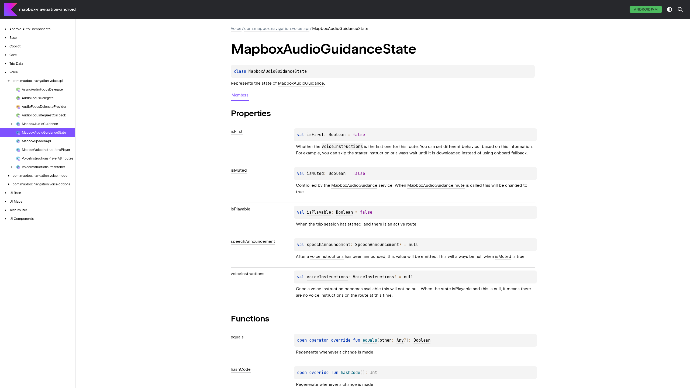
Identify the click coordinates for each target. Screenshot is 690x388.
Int (373, 372)
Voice (236, 28)
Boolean (337, 134)
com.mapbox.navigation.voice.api (276, 28)
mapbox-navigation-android (47, 9)
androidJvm (646, 9)
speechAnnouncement (328, 244)
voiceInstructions (327, 256)
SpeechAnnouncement (377, 244)
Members (240, 95)
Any (400, 340)
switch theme (669, 9)
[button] (680, 9)
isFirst (315, 134)
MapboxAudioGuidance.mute (436, 185)
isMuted (315, 173)
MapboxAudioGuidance (301, 83)
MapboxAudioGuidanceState (278, 71)
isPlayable (319, 212)
